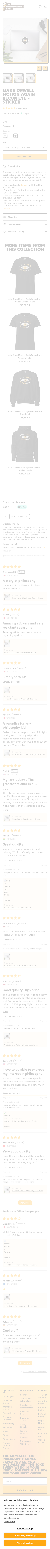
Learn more (9, 1521)
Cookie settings (25, 1528)
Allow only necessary (25, 1535)
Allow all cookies (25, 1543)
